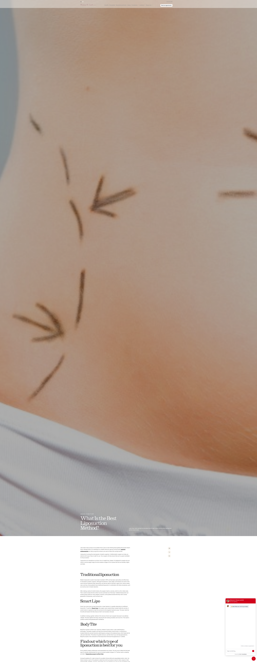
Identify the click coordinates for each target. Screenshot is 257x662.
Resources (148, 5)
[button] (135, 5)
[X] (169, 552)
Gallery (129, 5)
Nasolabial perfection (121, 5)
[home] (88, 5)
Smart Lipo (95, 608)
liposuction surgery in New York (94, 654)
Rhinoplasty (112, 5)
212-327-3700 (169, 1)
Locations (141, 5)
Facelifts (106, 5)
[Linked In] (169, 555)
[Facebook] (169, 548)
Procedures (134, 5)
